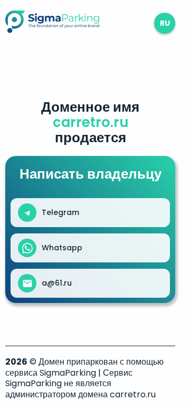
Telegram (60, 212)
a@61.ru (57, 283)
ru (165, 23)
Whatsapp (62, 247)
